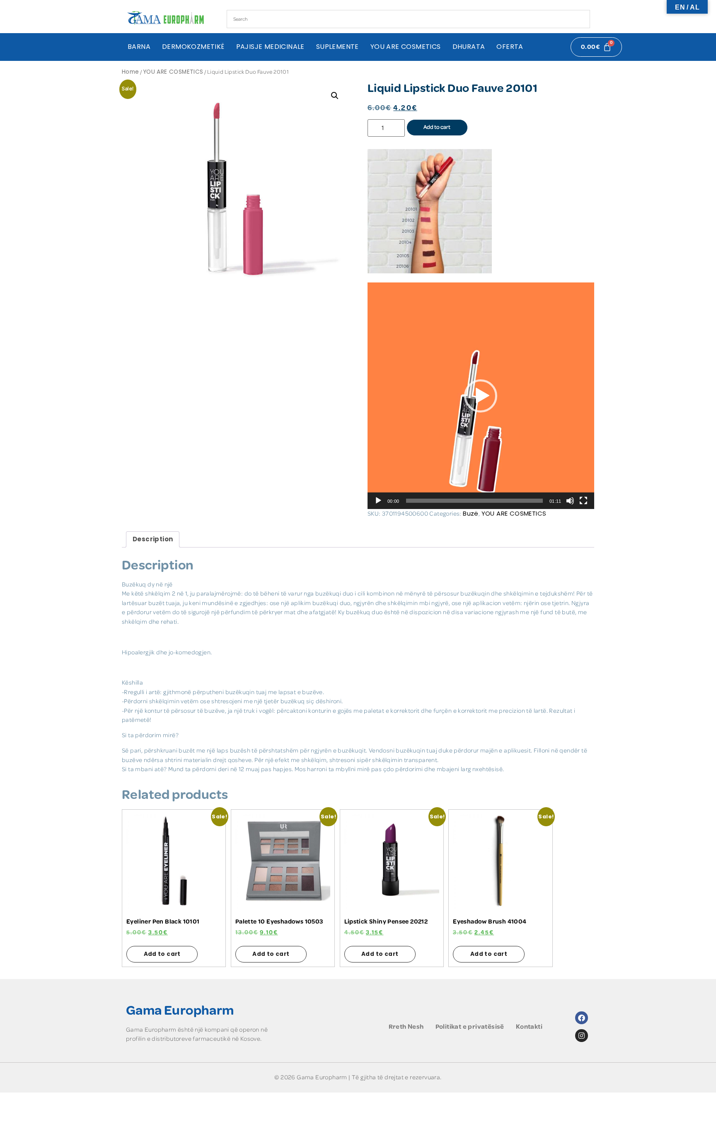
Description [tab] (153, 539)
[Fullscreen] (583, 501)
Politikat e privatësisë (469, 1026)
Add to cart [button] (162, 954)
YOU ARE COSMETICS (405, 46)
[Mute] (570, 501)
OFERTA (509, 46)
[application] (481, 395)
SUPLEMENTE (337, 46)
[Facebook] (581, 1017)
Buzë (471, 513)
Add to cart (436, 127)
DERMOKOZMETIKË (193, 46)
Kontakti (529, 1026)
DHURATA (468, 46)
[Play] (378, 501)
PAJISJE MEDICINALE (270, 46)
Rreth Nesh (406, 1026)
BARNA (139, 46)
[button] (334, 95)
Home (130, 72)
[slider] (474, 501)
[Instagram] (581, 1035)
